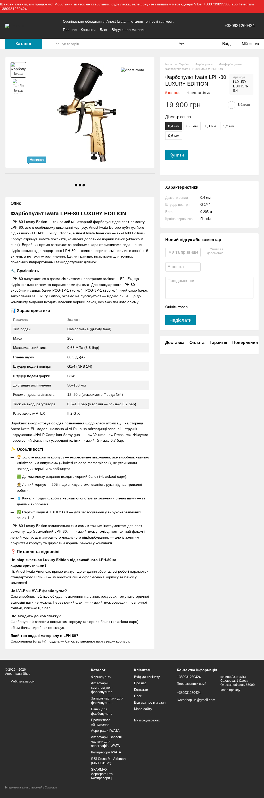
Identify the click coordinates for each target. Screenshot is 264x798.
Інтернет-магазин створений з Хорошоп (31, 787)
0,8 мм (192, 126)
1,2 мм (228, 126)
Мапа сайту (143, 709)
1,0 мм (210, 126)
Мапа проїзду (230, 690)
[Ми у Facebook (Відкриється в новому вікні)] (153, 30)
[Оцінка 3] (213, 307)
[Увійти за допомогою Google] (237, 252)
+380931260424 (240, 25)
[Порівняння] (197, 43)
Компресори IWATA (106, 752)
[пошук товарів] (51, 44)
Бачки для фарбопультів (101, 711)
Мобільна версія (22, 681)
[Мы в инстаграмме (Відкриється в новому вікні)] (165, 30)
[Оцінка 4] (221, 307)
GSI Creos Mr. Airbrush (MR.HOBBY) (108, 761)
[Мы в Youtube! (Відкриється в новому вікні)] (159, 30)
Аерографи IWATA (105, 731)
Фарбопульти (101, 677)
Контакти (88, 30)
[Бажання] (207, 43)
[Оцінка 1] (196, 307)
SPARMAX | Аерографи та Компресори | (102, 774)
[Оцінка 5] (229, 307)
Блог (104, 30)
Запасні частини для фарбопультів (107, 700)
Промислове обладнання (100, 722)
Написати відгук (198, 93)
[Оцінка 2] (204, 307)
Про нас (70, 30)
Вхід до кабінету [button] (147, 677)
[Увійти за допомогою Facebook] (229, 252)
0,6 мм (173, 136)
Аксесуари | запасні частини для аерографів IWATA (106, 741)
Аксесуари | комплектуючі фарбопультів (101, 687)
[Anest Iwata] (132, 69)
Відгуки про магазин (128, 30)
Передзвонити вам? (191, 684)
